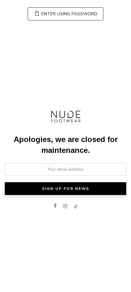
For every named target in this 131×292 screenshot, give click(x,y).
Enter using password (68, 14)
